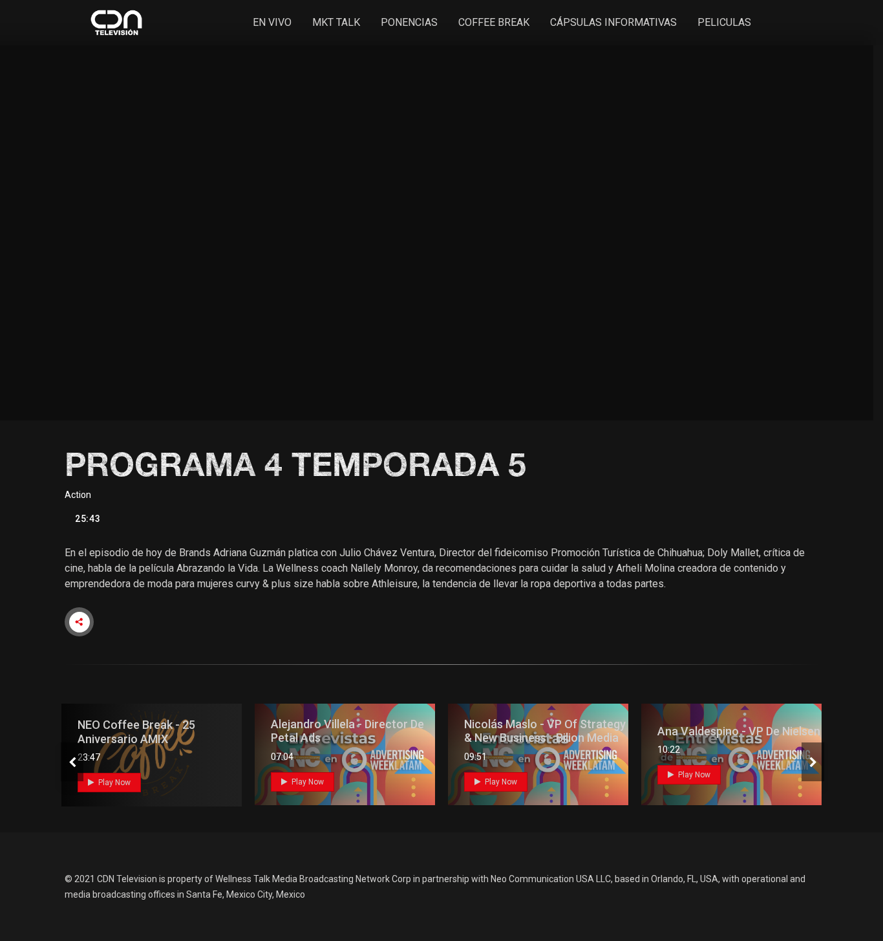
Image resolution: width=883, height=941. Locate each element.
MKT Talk (336, 22)
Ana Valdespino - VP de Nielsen (738, 731)
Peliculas (724, 22)
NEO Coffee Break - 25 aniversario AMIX (136, 732)
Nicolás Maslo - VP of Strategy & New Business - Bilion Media (545, 731)
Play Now (113, 782)
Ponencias (409, 22)
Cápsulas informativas (613, 22)
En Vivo (272, 22)
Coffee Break (493, 22)
